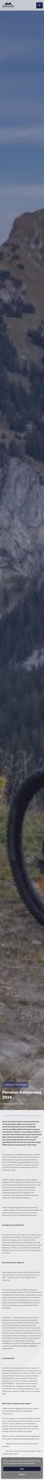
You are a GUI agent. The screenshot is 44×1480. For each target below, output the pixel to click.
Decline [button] (22, 1474)
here (8, 1308)
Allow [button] (22, 1469)
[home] (7, 5)
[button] (39, 5)
